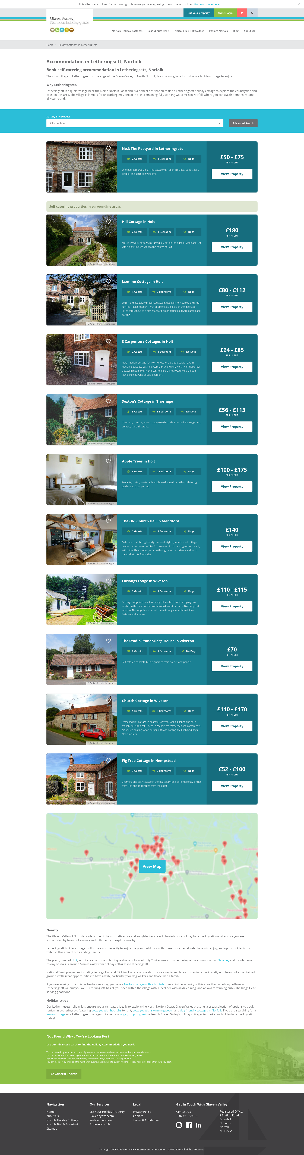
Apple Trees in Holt (138, 461)
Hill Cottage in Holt (138, 221)
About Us (249, 31)
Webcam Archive (101, 1120)
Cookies (138, 1116)
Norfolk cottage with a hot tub (144, 984)
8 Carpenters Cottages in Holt (147, 341)
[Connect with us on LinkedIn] (199, 1129)
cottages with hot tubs (106, 1010)
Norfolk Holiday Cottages (127, 31)
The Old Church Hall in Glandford (150, 521)
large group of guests (133, 1014)
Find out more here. (207, 4)
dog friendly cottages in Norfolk (201, 1010)
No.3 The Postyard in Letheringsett (152, 148)
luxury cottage (55, 1014)
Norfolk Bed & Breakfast (189, 31)
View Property (232, 174)
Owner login (225, 13)
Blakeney (223, 960)
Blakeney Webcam (102, 1116)
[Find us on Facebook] (189, 1129)
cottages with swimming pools (153, 1010)
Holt (74, 960)
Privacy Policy (142, 1112)
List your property (199, 13)
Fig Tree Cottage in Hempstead (149, 760)
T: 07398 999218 (186, 1116)
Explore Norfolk (218, 31)
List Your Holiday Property (107, 1112)
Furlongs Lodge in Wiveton (145, 581)
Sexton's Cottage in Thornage (147, 401)
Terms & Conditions (146, 1120)
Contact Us (183, 1112)
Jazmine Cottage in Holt (142, 281)
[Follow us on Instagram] (179, 1129)
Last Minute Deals (158, 31)
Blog (236, 31)
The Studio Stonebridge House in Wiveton (158, 640)
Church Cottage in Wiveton (145, 700)
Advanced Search (243, 123)
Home (50, 44)
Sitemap (51, 1129)
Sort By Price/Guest (58, 116)
